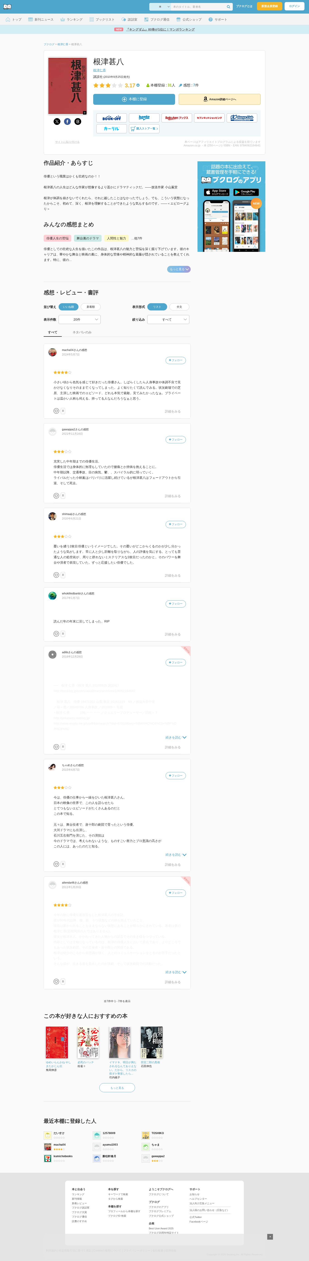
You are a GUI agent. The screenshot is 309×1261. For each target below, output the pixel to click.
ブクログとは (244, 6)
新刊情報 (77, 1198)
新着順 (91, 306)
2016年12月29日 (72, 656)
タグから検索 (115, 1198)
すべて (52, 332)
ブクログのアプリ (159, 1207)
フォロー (177, 360)
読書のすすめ (79, 1221)
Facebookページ (199, 1221)
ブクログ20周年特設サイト (164, 1232)
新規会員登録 (269, 6)
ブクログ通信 (79, 1216)
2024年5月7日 (71, 354)
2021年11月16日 (72, 433)
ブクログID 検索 (117, 1215)
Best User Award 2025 (161, 1228)
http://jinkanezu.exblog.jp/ (72, 718)
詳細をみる (173, 411)
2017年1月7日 (71, 598)
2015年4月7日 (71, 769)
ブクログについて (159, 1194)
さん (70, 350)
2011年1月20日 (71, 887)
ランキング (78, 1194)
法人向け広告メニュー (202, 1203)
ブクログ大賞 (79, 1212)
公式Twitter (196, 1217)
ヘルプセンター (198, 1198)
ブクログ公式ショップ (161, 1215)
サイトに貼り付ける (67, 141)
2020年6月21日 (71, 518)
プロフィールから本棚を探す (124, 1211)
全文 (179, 306)
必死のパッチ (86, 1062)
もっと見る (177, 269)
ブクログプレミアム (160, 1211)
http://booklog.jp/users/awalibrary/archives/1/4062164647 (94, 691)
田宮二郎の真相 (150, 1062)
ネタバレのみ (82, 332)
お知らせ (195, 1194)
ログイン (294, 6)
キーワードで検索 (118, 1194)
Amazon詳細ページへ (222, 99)
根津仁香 (99, 70)
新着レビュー (79, 1203)
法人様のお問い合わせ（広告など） (209, 1210)
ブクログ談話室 (80, 1207)
